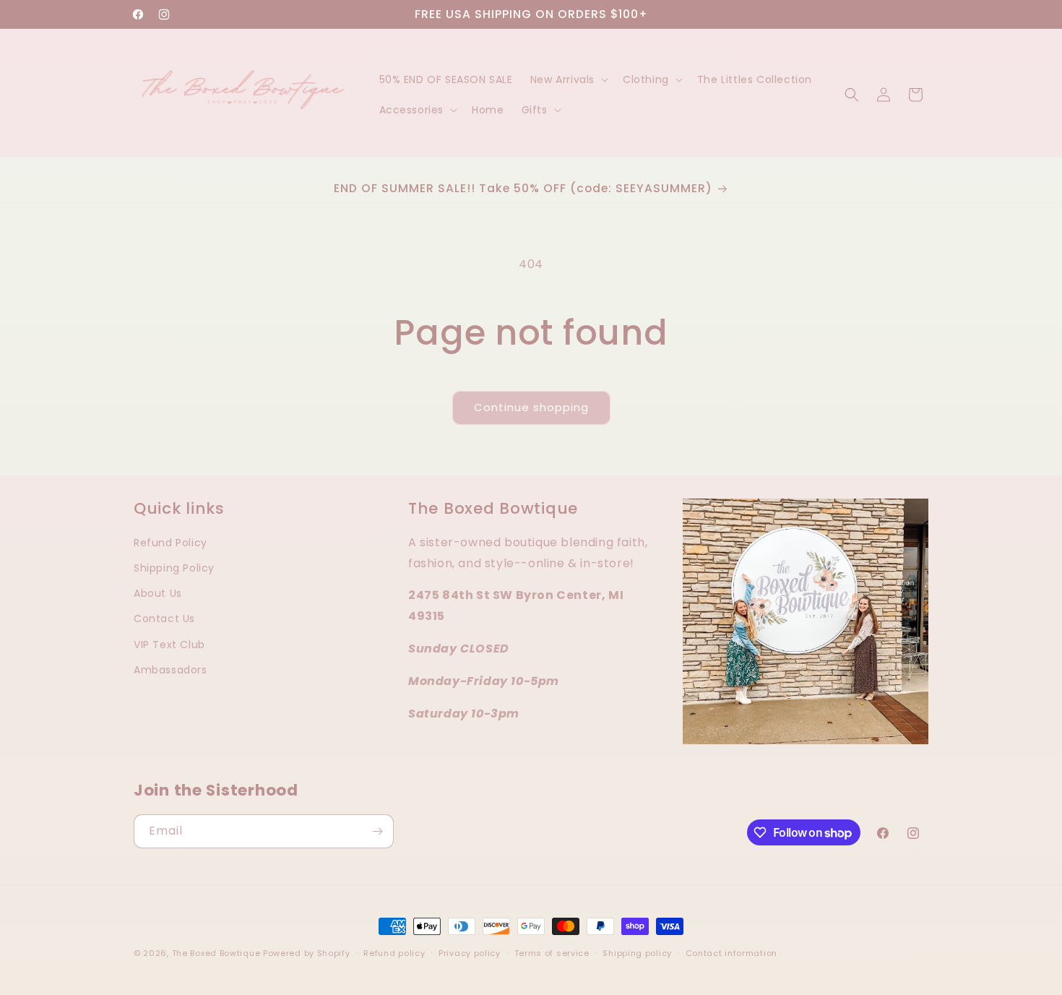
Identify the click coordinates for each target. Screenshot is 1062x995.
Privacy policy (470, 953)
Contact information (731, 953)
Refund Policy (170, 542)
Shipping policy (637, 953)
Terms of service (552, 953)
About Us (158, 593)
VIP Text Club (169, 644)
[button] (568, 79)
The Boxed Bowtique (216, 953)
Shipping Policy (174, 568)
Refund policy (394, 953)
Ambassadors (170, 670)
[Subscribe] (377, 831)
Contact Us (164, 618)
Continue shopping (531, 407)
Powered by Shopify (306, 953)
